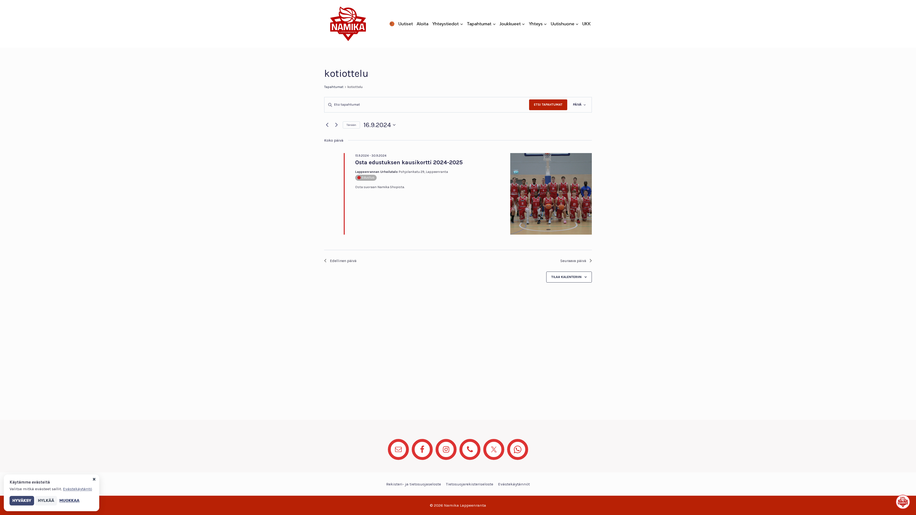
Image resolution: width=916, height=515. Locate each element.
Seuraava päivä (573, 260)
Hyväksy (21, 500)
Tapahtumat (334, 87)
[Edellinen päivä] (327, 125)
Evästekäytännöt (514, 484)
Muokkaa (69, 500)
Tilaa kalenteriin (566, 277)
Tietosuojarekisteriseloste (469, 484)
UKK (586, 24)
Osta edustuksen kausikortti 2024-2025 (409, 162)
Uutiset (405, 24)
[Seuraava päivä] (336, 125)
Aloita (422, 24)
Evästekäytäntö (77, 488)
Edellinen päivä (343, 260)
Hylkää (46, 500)
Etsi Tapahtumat (548, 105)
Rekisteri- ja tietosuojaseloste (413, 484)
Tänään (351, 125)
